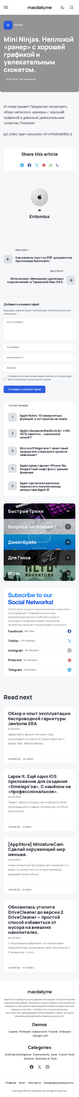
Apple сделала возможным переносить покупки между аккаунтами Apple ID (40, 486)
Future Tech (66, 1054)
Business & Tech (46, 1058)
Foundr (53, 1031)
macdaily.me (39, 7)
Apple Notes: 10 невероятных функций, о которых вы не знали (43, 417)
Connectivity (41, 1054)
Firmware (25, 1031)
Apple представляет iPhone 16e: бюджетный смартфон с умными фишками (44, 469)
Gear (54, 1054)
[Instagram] (47, 1067)
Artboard (65, 1031)
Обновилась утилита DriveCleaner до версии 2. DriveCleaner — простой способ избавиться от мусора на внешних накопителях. (36, 919)
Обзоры (18, 25)
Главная (11, 1082)
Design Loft (40, 1035)
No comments (28, 79)
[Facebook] (31, 1067)
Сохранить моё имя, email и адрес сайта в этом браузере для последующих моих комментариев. (39, 378)
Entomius (39, 216)
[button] (6, 7)
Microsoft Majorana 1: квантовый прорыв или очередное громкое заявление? (44, 451)
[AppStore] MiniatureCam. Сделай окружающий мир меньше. (36, 849)
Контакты (34, 1082)
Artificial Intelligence (18, 1054)
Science (29, 1058)
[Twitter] (39, 1067)
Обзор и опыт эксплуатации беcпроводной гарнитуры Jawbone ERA (39, 718)
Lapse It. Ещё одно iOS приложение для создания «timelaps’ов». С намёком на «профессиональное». (39, 783)
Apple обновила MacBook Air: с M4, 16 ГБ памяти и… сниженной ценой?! (45, 434)
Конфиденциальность (58, 1082)
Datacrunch (39, 1031)
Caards (13, 1031)
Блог (22, 1082)
